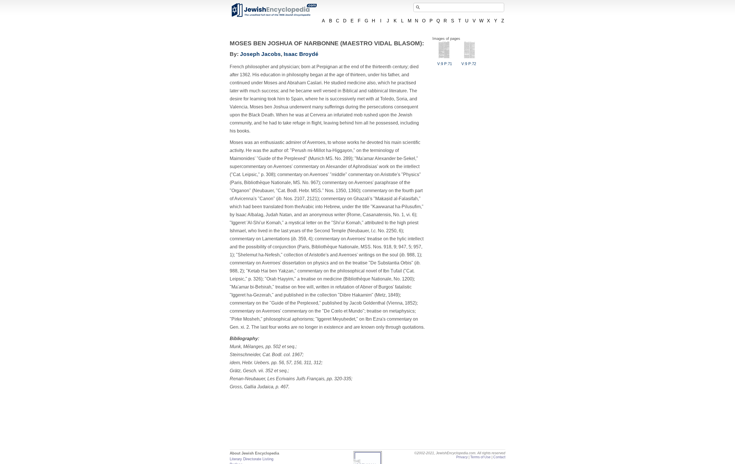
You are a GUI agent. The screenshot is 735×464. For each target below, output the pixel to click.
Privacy (462, 457)
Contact (499, 457)
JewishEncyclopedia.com (274, 10)
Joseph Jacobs (260, 54)
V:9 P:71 (444, 64)
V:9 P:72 (468, 64)
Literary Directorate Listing (251, 459)
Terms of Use (480, 457)
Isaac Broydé (301, 54)
